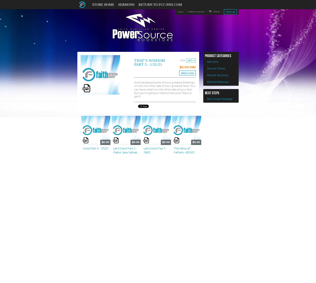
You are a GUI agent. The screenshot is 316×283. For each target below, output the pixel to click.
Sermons (212, 61)
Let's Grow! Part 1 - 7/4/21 (155, 150)
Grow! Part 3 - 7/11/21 (95, 148)
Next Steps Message (219, 99)
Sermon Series (216, 68)
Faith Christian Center (82, 4)
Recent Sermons (217, 75)
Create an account (196, 11)
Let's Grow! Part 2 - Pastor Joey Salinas (125, 150)
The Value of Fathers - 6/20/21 (184, 150)
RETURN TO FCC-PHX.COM (160, 5)
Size (183, 60)
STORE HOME (103, 5)
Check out (230, 12)
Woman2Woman (218, 82)
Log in (181, 11)
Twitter (224, 4)
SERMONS (126, 5)
